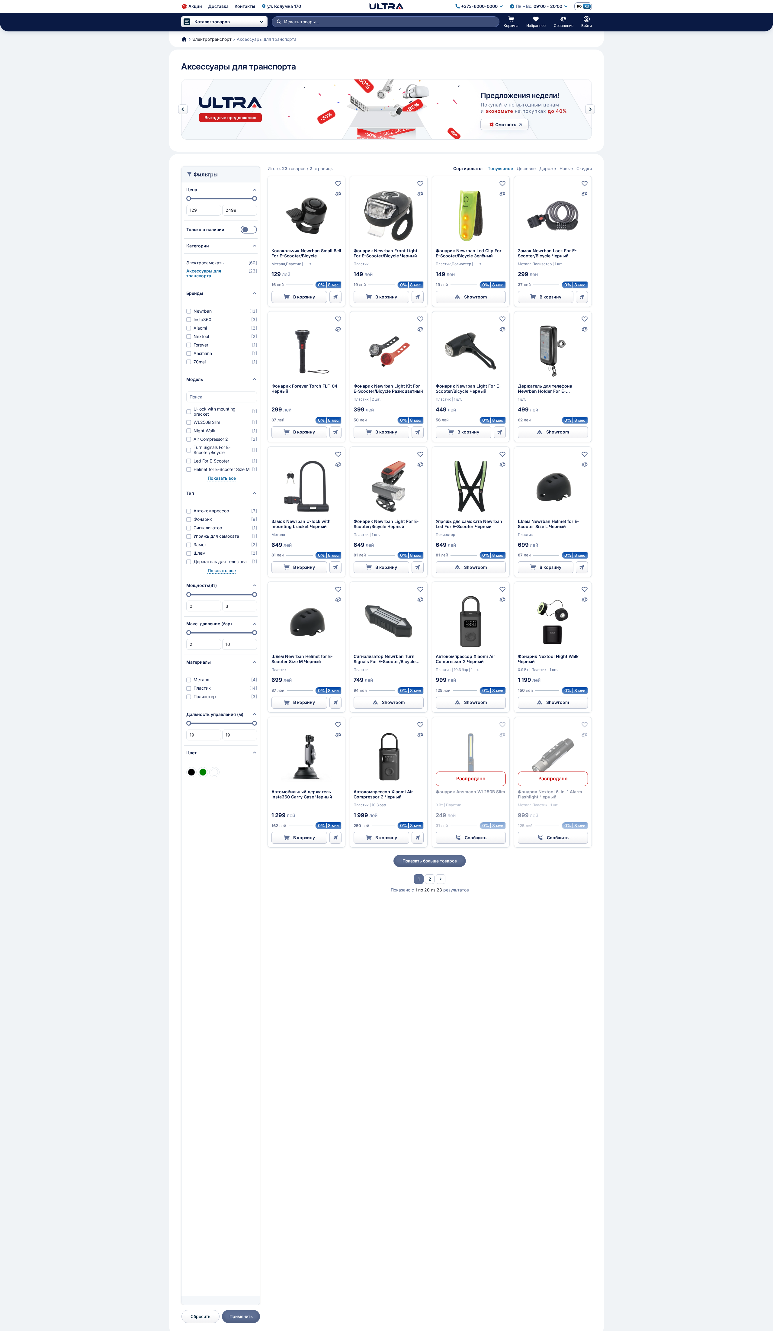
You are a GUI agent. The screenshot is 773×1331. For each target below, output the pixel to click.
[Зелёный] (203, 772)
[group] (386, 109)
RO (579, 6)
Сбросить (200, 1316)
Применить (241, 1316)
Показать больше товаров (430, 860)
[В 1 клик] (335, 297)
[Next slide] (590, 109)
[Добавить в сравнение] (338, 194)
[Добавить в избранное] (338, 184)
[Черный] (191, 772)
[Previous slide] (183, 109)
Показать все (222, 478)
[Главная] (386, 6)
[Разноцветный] (214, 772)
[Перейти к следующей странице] (440, 879)
